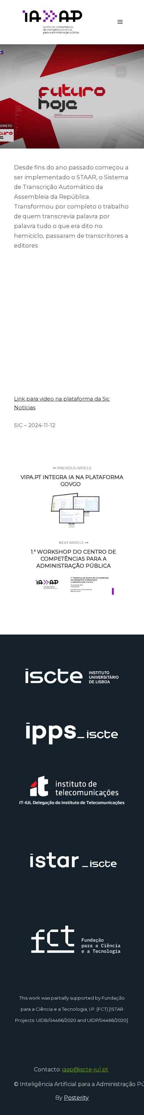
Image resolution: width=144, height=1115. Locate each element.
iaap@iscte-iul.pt (85, 1069)
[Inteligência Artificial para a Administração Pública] (52, 22)
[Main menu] (120, 21)
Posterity (76, 1097)
